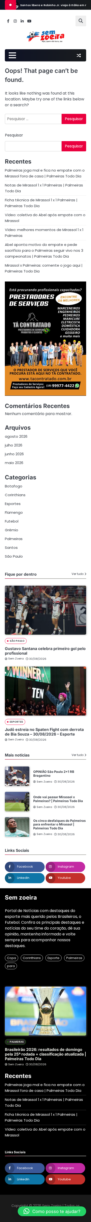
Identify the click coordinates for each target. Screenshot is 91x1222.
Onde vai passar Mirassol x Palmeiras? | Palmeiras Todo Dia (58, 799)
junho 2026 (14, 453)
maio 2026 (14, 462)
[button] (52, 1211)
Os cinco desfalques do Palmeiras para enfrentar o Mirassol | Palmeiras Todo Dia (59, 824)
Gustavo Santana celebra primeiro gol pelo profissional (45, 651)
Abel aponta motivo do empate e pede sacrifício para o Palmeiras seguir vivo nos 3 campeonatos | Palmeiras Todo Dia (44, 250)
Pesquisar (14, 135)
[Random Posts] (78, 55)
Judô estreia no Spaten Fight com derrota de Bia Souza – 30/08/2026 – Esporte (44, 732)
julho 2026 (13, 445)
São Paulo (14, 556)
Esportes (13, 503)
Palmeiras (14, 538)
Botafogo (13, 486)
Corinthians (15, 494)
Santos (11, 547)
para (11, 966)
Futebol (11, 521)
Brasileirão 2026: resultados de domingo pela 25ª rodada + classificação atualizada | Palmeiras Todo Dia (45, 1054)
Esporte (53, 958)
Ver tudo (77, 574)
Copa (11, 958)
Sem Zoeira (16, 658)
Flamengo (14, 512)
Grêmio (11, 530)
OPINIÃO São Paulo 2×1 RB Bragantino (53, 773)
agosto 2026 (16, 436)
